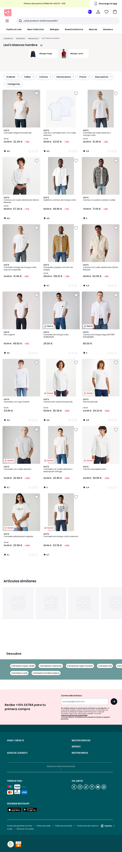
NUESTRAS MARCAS (80, 752)
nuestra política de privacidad (74, 715)
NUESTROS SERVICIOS (81, 740)
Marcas (93, 29)
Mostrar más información (61, 766)
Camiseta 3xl (105, 665)
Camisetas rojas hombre (80, 665)
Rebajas (54, 29)
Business (108, 29)
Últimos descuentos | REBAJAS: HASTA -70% (44, 3)
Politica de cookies (44, 826)
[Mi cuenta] (98, 11)
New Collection (35, 29)
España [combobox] (108, 826)
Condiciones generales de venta (20, 826)
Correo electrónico (71, 695)
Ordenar (10, 76)
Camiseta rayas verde (22, 665)
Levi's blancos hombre (50, 38)
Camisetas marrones (51, 665)
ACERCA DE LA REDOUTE (17, 752)
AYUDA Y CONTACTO (15, 740)
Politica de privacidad (64, 826)
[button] (114, 11)
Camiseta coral (19, 673)
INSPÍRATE (76, 746)
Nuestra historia (74, 29)
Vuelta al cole (13, 29)
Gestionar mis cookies (25, 829)
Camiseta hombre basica (46, 673)
